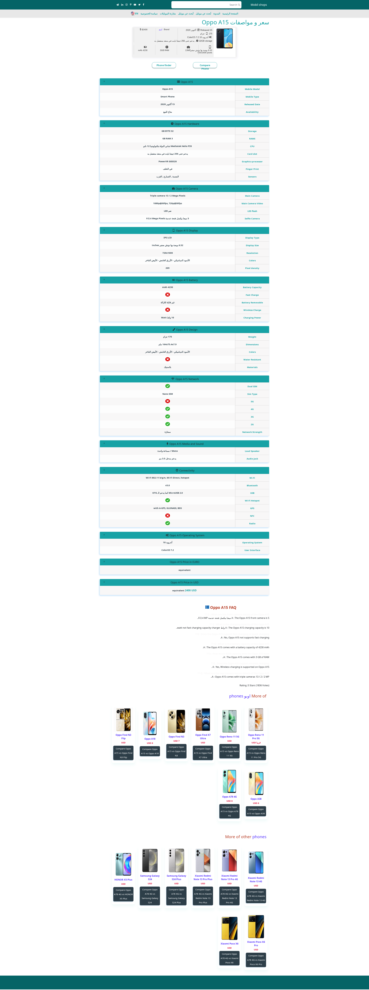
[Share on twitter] (139, 4)
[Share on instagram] (127, 4)
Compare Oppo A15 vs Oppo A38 (256, 811)
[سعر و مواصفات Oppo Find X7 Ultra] (203, 719)
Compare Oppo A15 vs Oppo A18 (150, 751)
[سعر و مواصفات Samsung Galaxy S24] (150, 860)
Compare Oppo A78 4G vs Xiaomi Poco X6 (229, 958)
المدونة (216, 13)
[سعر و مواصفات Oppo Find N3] (176, 721)
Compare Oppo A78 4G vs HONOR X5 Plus (123, 894)
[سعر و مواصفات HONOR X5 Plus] (123, 864)
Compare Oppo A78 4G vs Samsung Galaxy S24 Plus (176, 896)
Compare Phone (205, 67)
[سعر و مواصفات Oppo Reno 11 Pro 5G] (256, 719)
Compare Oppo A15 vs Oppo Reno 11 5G (229, 751)
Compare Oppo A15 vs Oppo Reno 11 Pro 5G (256, 753)
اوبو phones (240, 696)
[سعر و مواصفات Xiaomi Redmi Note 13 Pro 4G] (229, 860)
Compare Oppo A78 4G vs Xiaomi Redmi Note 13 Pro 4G (229, 896)
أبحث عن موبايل (203, 13)
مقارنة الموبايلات (168, 13)
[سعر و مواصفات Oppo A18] (150, 723)
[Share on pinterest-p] (130, 4)
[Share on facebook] (143, 4)
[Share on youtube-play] (135, 4)
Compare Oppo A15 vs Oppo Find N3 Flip (123, 753)
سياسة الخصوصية (149, 13)
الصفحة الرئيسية (230, 13)
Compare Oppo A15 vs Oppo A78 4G (229, 811)
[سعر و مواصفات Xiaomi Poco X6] (229, 928)
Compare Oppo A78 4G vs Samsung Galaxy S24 (150, 896)
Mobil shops (259, 5)
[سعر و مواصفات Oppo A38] (256, 783)
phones (258, 836)
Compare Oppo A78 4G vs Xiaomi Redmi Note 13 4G (256, 896)
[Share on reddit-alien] (118, 4)
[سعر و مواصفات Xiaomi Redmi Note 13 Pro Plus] (203, 860)
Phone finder (164, 65)
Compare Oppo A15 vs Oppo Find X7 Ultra (203, 753)
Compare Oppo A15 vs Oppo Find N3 (176, 751)
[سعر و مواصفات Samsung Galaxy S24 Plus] (176, 860)
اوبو (160, 29)
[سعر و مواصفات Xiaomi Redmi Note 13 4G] (256, 862)
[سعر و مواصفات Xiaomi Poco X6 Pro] (256, 926)
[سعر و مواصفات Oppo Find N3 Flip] (123, 719)
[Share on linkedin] (122, 4)
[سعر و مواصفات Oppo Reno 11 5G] (229, 721)
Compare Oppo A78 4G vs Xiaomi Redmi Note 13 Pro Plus (203, 896)
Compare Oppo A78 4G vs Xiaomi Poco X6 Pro (256, 960)
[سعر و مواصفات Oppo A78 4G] (229, 781)
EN (136, 13)
